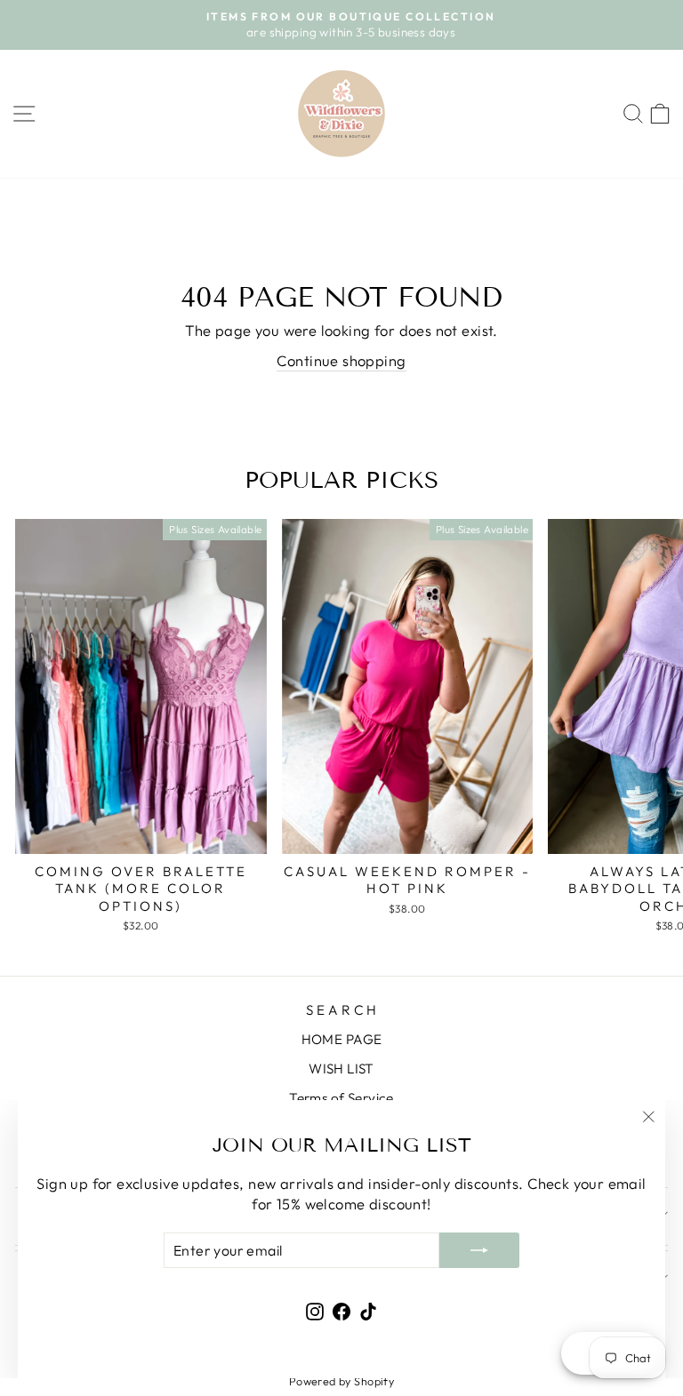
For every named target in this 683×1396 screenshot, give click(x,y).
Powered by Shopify (341, 1381)
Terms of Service (341, 1097)
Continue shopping (341, 360)
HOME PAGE (341, 1039)
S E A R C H (341, 1009)
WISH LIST (341, 1068)
